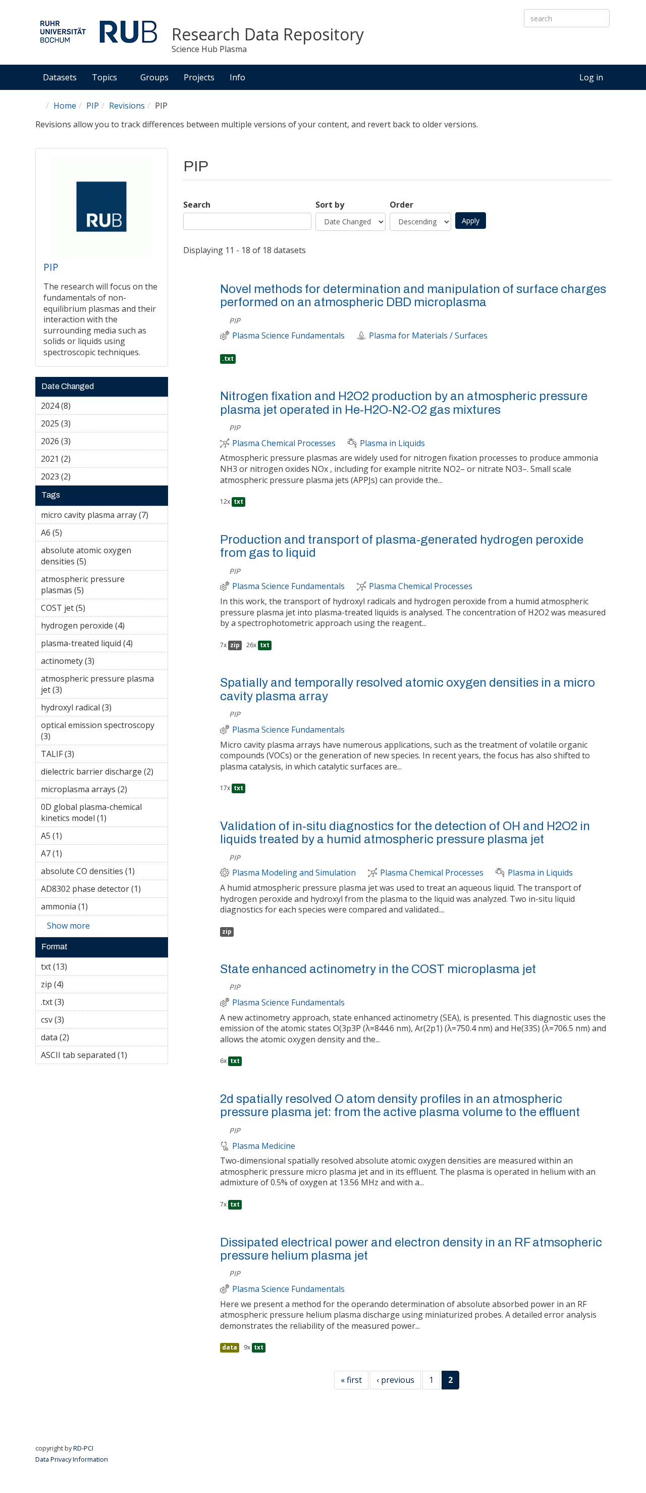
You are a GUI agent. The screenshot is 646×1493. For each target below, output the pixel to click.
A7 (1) (78, 853)
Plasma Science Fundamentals (288, 335)
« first (351, 1379)
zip (235, 645)
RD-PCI (83, 1448)
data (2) (85, 1037)
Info (238, 77)
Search (196, 205)
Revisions (127, 105)
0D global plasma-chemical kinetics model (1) (103, 814)
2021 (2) (86, 458)
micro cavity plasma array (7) (104, 516)
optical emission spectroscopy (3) (97, 732)
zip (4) (79, 984)
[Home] (98, 31)
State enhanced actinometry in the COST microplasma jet (378, 969)
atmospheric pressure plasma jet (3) (99, 685)
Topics (105, 77)
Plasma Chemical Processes (284, 443)
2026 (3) (86, 441)
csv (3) (80, 1019)
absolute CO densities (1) (104, 872)
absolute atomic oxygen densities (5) (92, 557)
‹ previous (395, 1379)
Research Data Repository (268, 34)
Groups (154, 77)
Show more (68, 925)
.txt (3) (80, 1001)
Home (64, 105)
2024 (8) (86, 405)
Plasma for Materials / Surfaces (428, 335)
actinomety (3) (100, 662)
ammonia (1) (103, 906)
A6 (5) (78, 532)
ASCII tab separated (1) (103, 1056)
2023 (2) (86, 476)
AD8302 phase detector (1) (104, 890)
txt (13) (80, 966)
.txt (228, 358)
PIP (92, 105)
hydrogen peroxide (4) (101, 627)
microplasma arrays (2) (104, 791)
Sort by (329, 205)
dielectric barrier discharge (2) (104, 773)
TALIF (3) (90, 753)
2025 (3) (86, 423)
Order (401, 205)
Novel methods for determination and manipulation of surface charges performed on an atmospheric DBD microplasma (413, 295)
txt (238, 501)
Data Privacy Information (71, 1459)
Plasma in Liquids (392, 443)
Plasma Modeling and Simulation (294, 873)
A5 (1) (78, 835)
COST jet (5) (101, 607)
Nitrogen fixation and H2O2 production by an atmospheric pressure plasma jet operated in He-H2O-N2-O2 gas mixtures (403, 403)
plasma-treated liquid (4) (102, 645)
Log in (591, 77)
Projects (199, 77)
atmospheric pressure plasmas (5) (97, 586)
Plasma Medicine (263, 1146)
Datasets (60, 77)
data (229, 1347)
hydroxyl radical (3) (104, 709)
